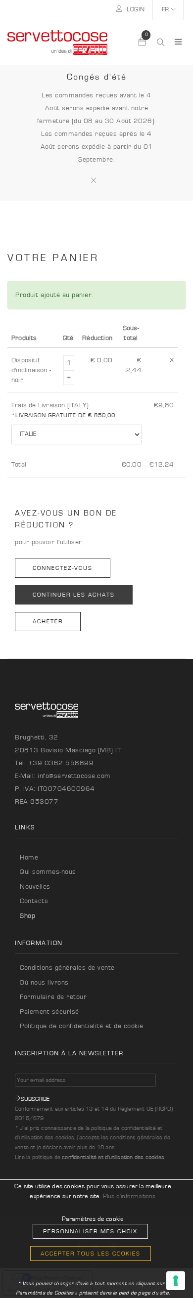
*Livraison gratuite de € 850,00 (63, 415)
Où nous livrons (44, 982)
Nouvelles (35, 886)
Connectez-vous (63, 568)
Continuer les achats (74, 595)
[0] (142, 42)
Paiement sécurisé (49, 1011)
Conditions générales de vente (67, 967)
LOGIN (135, 9)
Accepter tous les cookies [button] (91, 1253)
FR (166, 9)
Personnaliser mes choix (90, 1231)
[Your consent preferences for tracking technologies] (175, 1280)
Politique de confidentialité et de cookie (82, 1026)
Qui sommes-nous (48, 871)
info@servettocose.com (74, 776)
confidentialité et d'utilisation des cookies (113, 1157)
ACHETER (48, 621)
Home (29, 857)
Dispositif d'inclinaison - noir (31, 370)
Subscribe (35, 1099)
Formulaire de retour (53, 997)
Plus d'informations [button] (129, 1196)
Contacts (34, 901)
